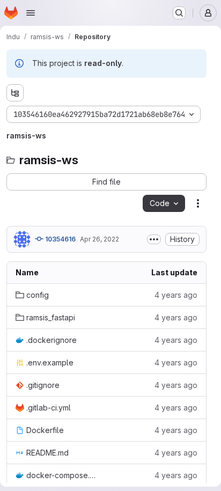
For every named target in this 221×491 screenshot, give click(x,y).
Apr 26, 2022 (99, 239)
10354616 (59, 239)
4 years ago (175, 294)
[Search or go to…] (179, 12)
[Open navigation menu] (30, 12)
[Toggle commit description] (154, 239)
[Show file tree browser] (15, 92)
